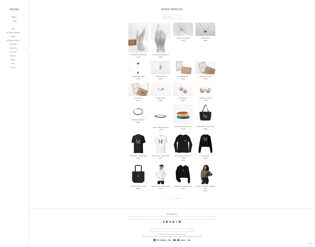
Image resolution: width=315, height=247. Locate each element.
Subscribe (169, 236)
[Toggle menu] (26, 48)
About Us (155, 236)
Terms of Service (183, 236)
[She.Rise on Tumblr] (177, 222)
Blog (160, 236)
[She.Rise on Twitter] (164, 222)
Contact (175, 236)
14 (176, 198)
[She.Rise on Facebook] (167, 222)
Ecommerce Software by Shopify (178, 234)
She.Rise (14, 9)
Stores (164, 236)
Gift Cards (149, 236)
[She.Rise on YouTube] (180, 222)
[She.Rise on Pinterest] (170, 222)
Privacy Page (199, 236)
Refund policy (191, 236)
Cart (15, 17)
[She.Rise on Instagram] (173, 222)
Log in (14, 21)
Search (143, 236)
